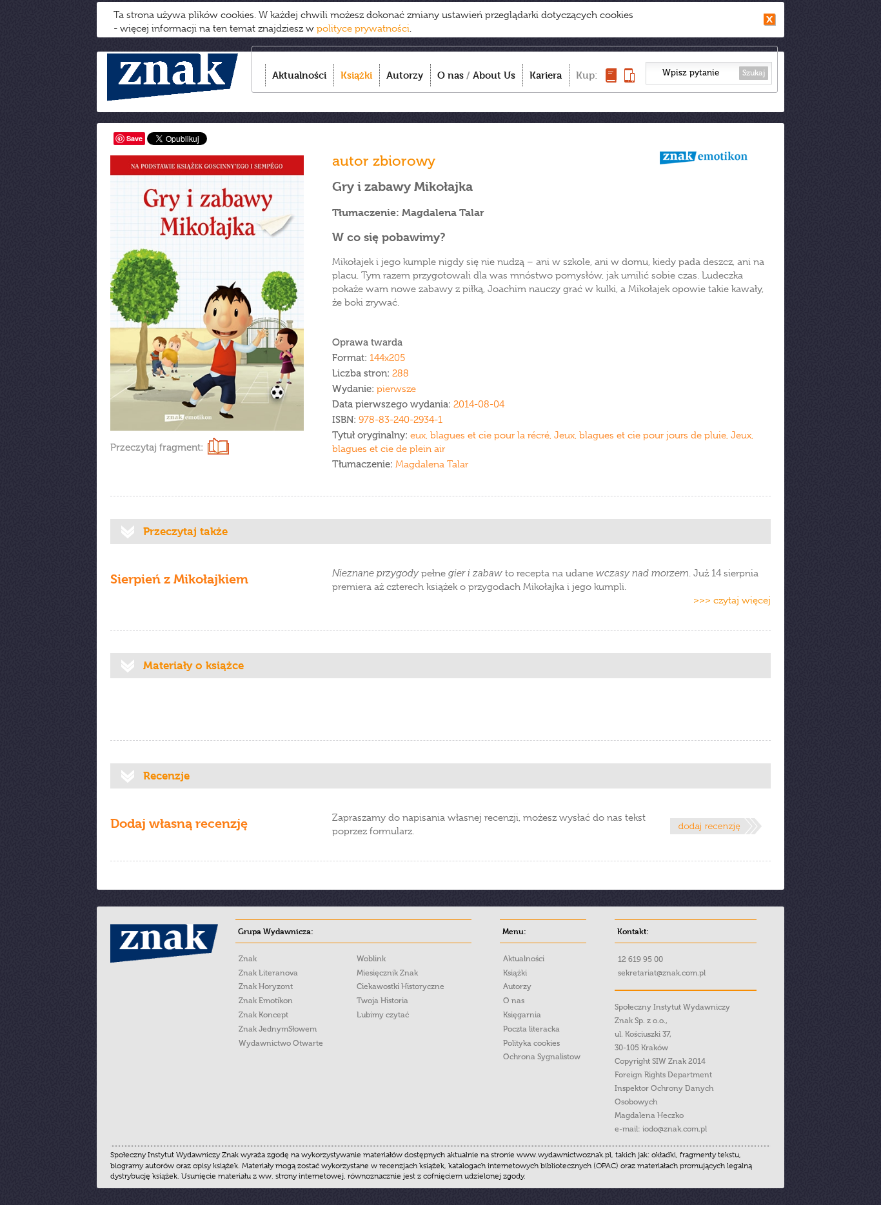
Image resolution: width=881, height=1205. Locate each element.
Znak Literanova (268, 972)
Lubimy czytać (383, 1014)
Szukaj (753, 72)
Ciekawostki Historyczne (400, 986)
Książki (356, 75)
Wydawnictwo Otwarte (281, 1043)
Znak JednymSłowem (278, 1029)
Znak (248, 958)
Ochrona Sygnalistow (541, 1056)
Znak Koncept (263, 1014)
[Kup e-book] (629, 79)
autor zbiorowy (383, 161)
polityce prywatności (363, 28)
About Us (494, 75)
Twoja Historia (382, 1000)
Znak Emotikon (266, 1000)
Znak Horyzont (266, 986)
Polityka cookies (531, 1043)
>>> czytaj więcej (732, 600)
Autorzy (404, 75)
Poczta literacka (531, 1029)
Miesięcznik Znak (387, 972)
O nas (450, 75)
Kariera (546, 75)
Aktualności (299, 75)
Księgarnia (522, 1014)
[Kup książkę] (611, 79)
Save (134, 138)
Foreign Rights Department (663, 1074)
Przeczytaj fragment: (156, 447)
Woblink (371, 958)
